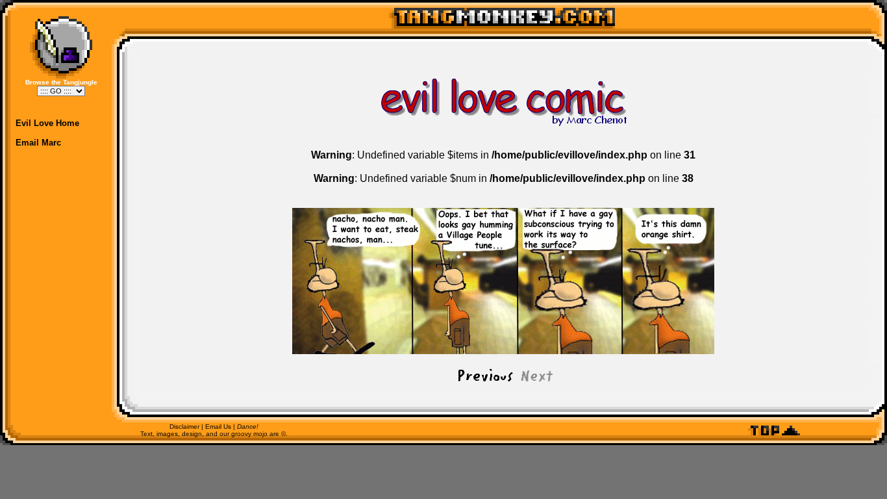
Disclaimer (184, 426)
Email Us (218, 426)
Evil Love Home (47, 123)
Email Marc (38, 142)
